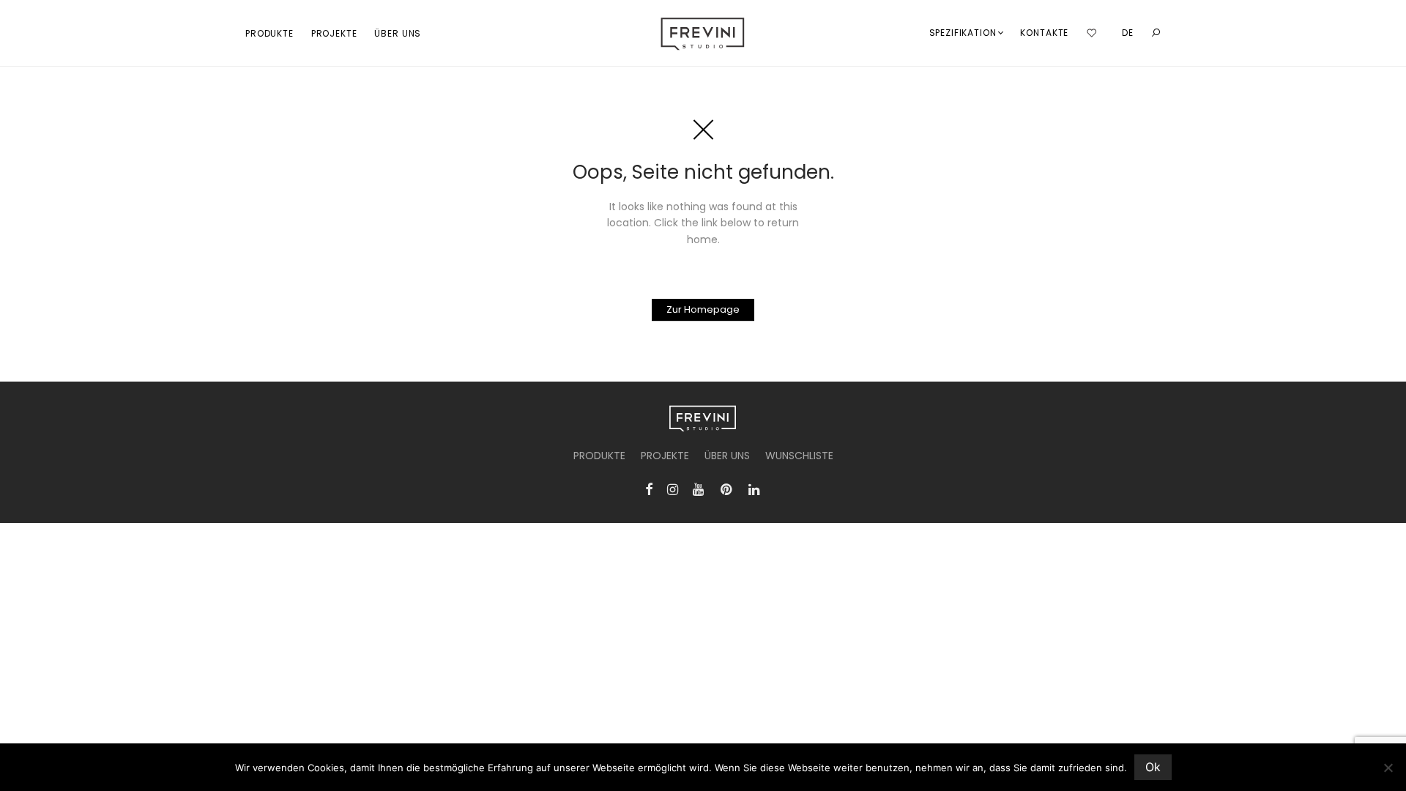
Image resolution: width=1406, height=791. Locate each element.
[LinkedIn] (755, 488)
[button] (1155, 33)
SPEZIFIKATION (963, 32)
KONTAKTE (1044, 32)
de (1128, 32)
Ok (1153, 767)
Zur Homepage (703, 309)
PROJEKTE (334, 33)
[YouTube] (699, 488)
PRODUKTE (269, 33)
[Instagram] (672, 488)
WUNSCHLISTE (799, 455)
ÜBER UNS (397, 33)
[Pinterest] (727, 488)
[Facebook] (648, 488)
